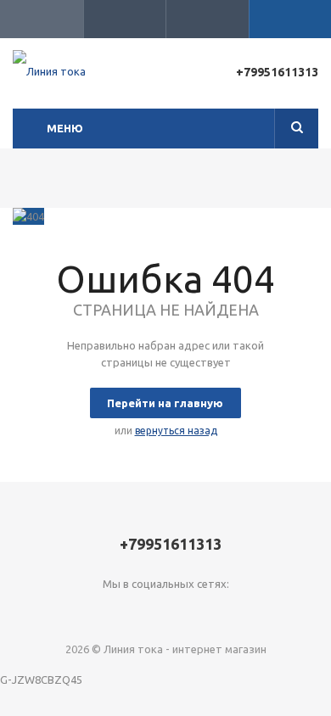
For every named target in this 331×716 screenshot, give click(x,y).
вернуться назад (176, 430)
